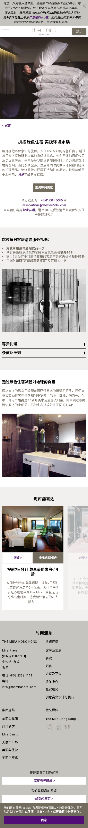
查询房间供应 (44, 187)
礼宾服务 (52, 689)
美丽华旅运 (10, 758)
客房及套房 (54, 650)
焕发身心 (52, 681)
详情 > (17, 557)
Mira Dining (10, 734)
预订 (79, 31)
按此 (21, 174)
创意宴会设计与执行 (60, 697)
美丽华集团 (10, 719)
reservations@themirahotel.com (44, 205)
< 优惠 (6, 125)
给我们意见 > (44, 798)
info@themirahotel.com (19, 687)
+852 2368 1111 (20, 675)
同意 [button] (44, 820)
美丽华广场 (10, 742)
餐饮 (49, 658)
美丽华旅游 (10, 750)
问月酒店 (8, 726)
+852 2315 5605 (52, 200)
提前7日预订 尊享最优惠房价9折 (32, 572)
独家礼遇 (29, 210)
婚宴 (49, 666)
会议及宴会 (54, 674)
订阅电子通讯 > (44, 780)
